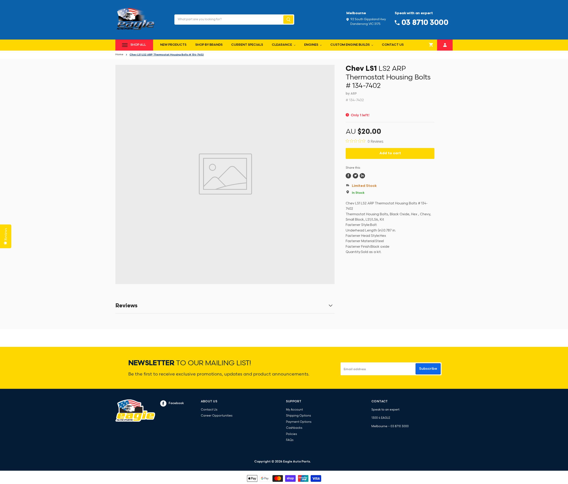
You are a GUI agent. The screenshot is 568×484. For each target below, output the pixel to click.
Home (119, 54)
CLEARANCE (282, 45)
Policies (291, 434)
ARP (354, 93)
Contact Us (393, 45)
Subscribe (428, 369)
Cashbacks (294, 428)
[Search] (288, 19)
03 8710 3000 (399, 426)
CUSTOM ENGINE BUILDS (350, 45)
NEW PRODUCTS (173, 45)
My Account (294, 409)
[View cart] (431, 45)
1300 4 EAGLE (380, 418)
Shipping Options (298, 415)
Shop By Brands (209, 45)
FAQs (289, 440)
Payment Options (298, 422)
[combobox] (228, 19)
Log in (445, 44)
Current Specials (247, 45)
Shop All (138, 45)
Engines (311, 45)
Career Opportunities (216, 415)
